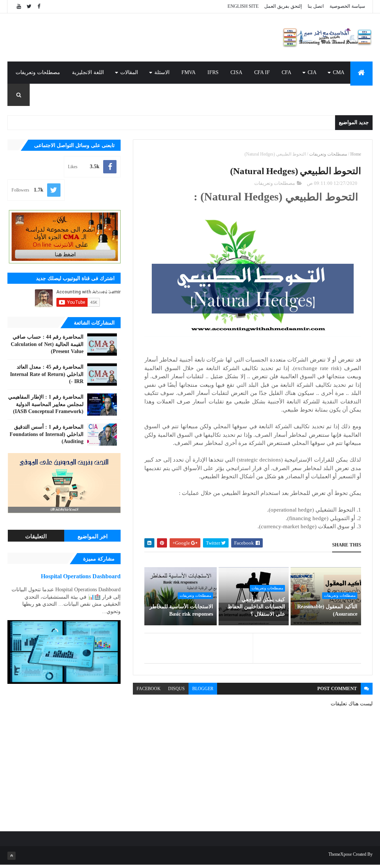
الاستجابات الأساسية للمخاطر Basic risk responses (181, 610)
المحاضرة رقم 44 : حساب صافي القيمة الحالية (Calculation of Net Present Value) (47, 344)
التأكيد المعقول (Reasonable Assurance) (327, 610)
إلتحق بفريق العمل (283, 6)
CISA (236, 72)
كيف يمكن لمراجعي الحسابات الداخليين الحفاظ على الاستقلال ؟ (256, 607)
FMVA (188, 72)
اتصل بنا (316, 6)
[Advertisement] (142, 37)
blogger (202, 688)
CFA (286, 72)
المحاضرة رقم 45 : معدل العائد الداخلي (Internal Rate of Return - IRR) (46, 374)
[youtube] (19, 6)
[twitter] (29, 6)
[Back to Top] (11, 856)
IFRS (213, 72)
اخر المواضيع (93, 536)
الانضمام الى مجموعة (343, 94)
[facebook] (39, 6)
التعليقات (36, 536)
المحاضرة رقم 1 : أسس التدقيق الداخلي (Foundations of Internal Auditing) (46, 434)
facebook (149, 688)
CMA (338, 72)
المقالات (129, 72)
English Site (243, 6)
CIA (312, 72)
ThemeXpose (340, 854)
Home (355, 154)
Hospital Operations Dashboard (81, 576)
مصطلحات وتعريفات (38, 72)
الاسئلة (162, 72)
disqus (176, 688)
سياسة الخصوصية (347, 6)
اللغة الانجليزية (88, 72)
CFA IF (262, 72)
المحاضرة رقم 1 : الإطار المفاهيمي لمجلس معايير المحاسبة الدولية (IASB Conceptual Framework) (45, 404)
